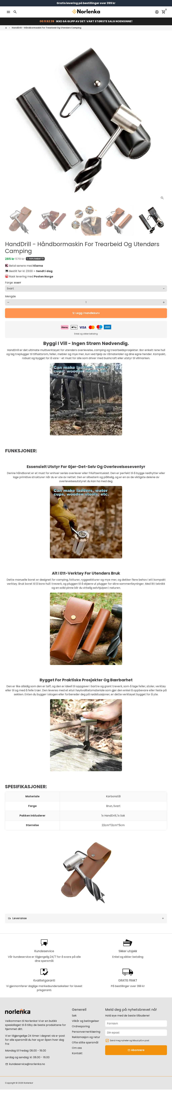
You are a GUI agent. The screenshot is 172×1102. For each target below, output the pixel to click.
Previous (9, 121)
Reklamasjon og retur (86, 1037)
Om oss (77, 1048)
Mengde (10, 296)
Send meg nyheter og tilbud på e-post (129, 1040)
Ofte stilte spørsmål (85, 1042)
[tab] (86, 918)
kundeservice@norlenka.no (25, 1064)
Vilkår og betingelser (85, 1021)
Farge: (13, 283)
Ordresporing (81, 1026)
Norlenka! (28, 1082)
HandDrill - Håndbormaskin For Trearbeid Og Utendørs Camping (46, 27)
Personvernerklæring (86, 1032)
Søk (74, 1015)
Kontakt (77, 1053)
